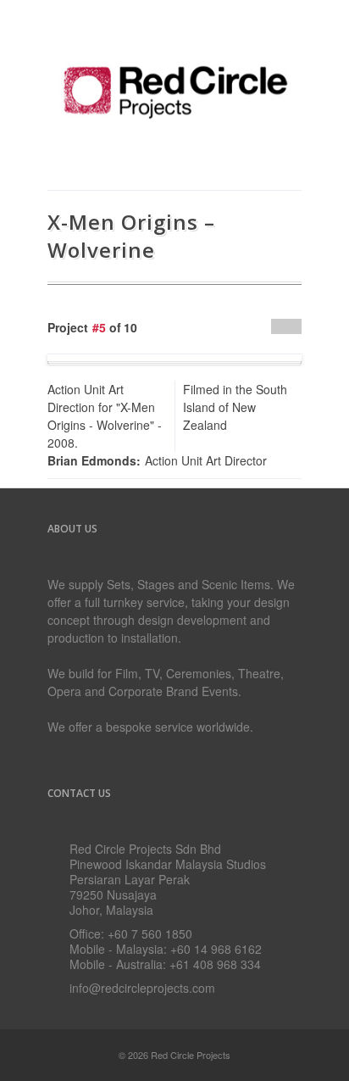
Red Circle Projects (190, 1054)
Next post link (294, 326)
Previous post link (278, 326)
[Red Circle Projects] (174, 138)
